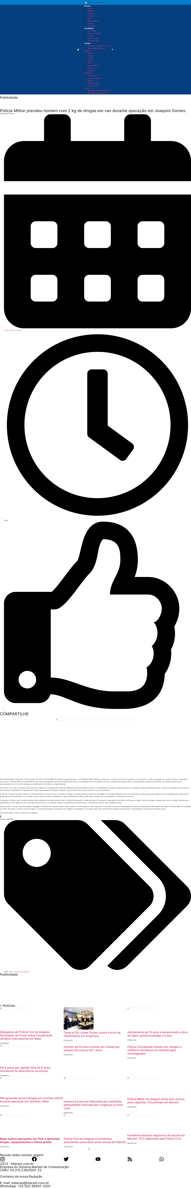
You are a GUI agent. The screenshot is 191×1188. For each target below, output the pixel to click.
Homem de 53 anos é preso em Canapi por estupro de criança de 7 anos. (92, 1048)
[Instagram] (2, 1159)
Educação (91, 26)
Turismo (91, 13)
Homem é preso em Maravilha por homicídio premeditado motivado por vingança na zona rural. (93, 1105)
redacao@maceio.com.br (97, 48)
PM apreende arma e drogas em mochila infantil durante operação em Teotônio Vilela (31, 1099)
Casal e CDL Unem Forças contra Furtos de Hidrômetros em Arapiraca (92, 1034)
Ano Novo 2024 (93, 41)
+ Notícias (7, 1005)
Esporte (90, 16)
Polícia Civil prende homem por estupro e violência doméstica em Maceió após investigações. (154, 1050)
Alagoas (91, 11)
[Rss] (129, 1159)
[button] (112, 49)
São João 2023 (93, 38)
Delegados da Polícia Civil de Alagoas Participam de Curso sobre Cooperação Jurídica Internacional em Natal (26, 1035)
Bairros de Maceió (94, 33)
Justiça (90, 23)
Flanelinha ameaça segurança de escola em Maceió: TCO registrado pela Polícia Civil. (156, 1137)
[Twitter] (66, 1159)
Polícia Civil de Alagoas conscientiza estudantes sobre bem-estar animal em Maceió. (95, 1140)
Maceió (90, 8)
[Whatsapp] (161, 1159)
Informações (92, 31)
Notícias (87, 6)
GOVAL (11, 972)
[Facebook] (34, 1159)
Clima (90, 18)
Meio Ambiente (93, 21)
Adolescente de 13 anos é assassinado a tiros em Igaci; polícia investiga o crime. (157, 1033)
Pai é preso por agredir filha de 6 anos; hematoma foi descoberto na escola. (25, 1069)
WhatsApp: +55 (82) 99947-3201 (99, 46)
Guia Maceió (89, 28)
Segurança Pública (7, 113)
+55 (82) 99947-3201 (34, 1186)
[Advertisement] (40, 103)
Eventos (91, 36)
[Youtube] (98, 1159)
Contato (87, 43)
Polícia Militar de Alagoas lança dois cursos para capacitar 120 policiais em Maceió (156, 1100)
